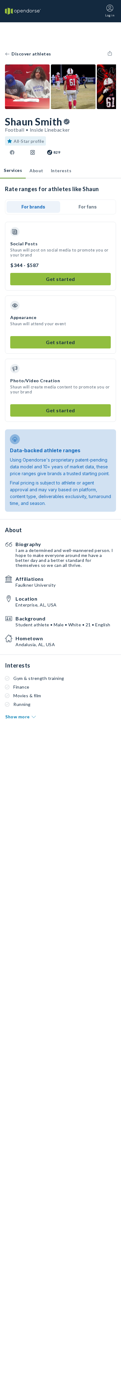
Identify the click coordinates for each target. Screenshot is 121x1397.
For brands (33, 206)
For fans (87, 206)
